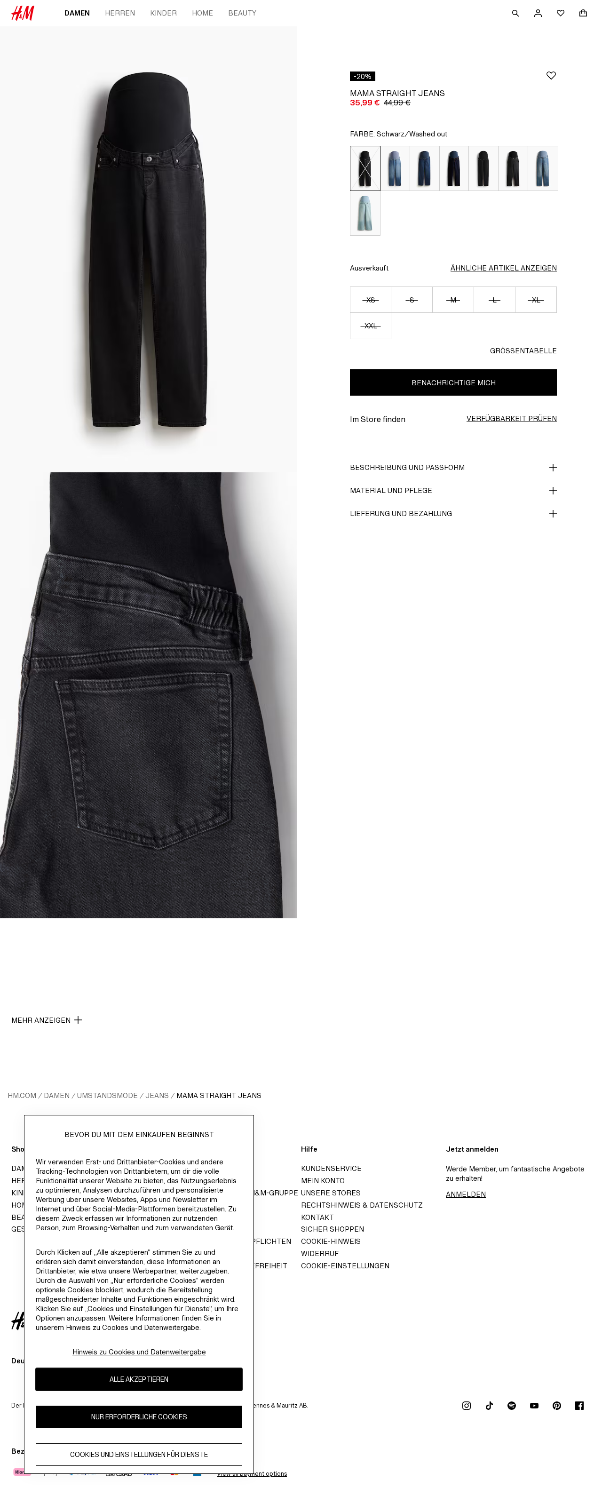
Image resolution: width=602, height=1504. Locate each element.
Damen (77, 13)
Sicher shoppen (332, 1229)
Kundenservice (331, 1168)
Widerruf (320, 1253)
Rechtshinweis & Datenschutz (362, 1205)
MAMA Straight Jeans (218, 1095)
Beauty (242, 13)
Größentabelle (523, 351)
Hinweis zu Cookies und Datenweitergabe (139, 1352)
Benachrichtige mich (454, 383)
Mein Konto (323, 1181)
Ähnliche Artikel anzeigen (504, 268)
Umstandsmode (107, 1095)
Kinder (163, 13)
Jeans (157, 1095)
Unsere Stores (331, 1193)
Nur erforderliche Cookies (139, 1417)
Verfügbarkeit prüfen (512, 418)
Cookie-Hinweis (331, 1241)
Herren (120, 13)
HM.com (22, 1095)
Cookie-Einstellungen (345, 1266)
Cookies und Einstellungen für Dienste (139, 1455)
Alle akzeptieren (139, 1380)
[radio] (365, 168)
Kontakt (317, 1217)
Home (202, 13)
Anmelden (466, 1194)
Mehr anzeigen (41, 1020)
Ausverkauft (369, 268)
